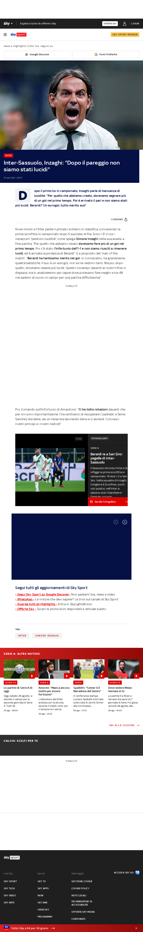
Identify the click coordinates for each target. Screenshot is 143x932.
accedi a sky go (124, 872)
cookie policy (80, 888)
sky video (10, 895)
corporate (78, 918)
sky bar (42, 902)
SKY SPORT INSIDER (125, 34)
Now (41, 895)
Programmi (45, 916)
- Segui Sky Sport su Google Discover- (42, 594)
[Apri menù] (5, 34)
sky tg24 (9, 888)
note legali (79, 895)
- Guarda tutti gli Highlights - (36, 604)
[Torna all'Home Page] (18, 34)
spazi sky (43, 909)
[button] (125, 522)
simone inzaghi (47, 635)
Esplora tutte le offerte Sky (38, 23)
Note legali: (78, 873)
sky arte (9, 902)
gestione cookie (82, 881)
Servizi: (41, 873)
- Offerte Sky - (25, 609)
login (135, 23)
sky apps (43, 888)
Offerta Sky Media (83, 911)
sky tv (42, 881)
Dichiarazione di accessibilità (82, 903)
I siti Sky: (8, 873)
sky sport (10, 881)
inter (22, 635)
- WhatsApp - (24, 599)
